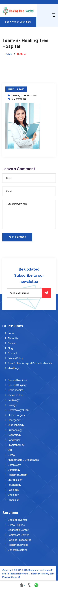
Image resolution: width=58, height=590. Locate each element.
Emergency (14, 420)
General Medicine (18, 380)
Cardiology (14, 470)
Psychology (14, 484)
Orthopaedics (16, 390)
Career (12, 343)
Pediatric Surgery (17, 474)
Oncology (13, 494)
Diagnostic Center (18, 530)
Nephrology (14, 435)
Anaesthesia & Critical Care (23, 460)
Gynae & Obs (15, 395)
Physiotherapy (16, 445)
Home (8, 54)
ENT (10, 450)
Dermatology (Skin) (19, 410)
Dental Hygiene (16, 525)
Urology (12, 405)
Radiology (13, 490)
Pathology (13, 499)
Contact (12, 353)
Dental (11, 455)
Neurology (13, 400)
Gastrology (14, 465)
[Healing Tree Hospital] (18, 10)
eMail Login (14, 368)
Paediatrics (14, 440)
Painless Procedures (19, 540)
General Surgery (17, 385)
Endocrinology (16, 425)
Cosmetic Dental (17, 520)
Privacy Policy (15, 358)
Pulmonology (15, 430)
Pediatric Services (18, 544)
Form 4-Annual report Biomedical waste (30, 363)
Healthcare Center (18, 535)
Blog (10, 348)
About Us (13, 338)
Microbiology (15, 480)
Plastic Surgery (16, 415)
